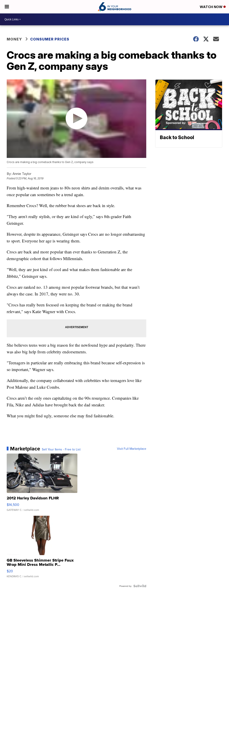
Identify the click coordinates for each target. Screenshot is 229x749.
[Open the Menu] (6, 6)
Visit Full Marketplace (131, 448)
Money (14, 39)
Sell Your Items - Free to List (61, 449)
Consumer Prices (49, 39)
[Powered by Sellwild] (139, 586)
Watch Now (211, 7)
